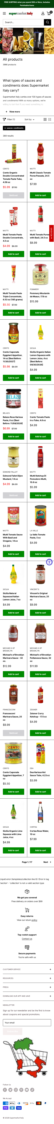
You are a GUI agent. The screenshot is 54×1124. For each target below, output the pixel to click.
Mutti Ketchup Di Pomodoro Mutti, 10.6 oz (38, 478)
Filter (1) (11, 119)
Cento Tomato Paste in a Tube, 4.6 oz (40, 418)
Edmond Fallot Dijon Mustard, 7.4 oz (13, 477)
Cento (6, 169)
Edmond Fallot (10, 472)
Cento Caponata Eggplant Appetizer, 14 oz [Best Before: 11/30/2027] (12, 357)
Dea (31, 768)
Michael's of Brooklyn (9, 649)
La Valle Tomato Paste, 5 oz (37, 536)
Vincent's (34, 589)
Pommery (34, 289)
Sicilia (33, 348)
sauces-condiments (15, 128)
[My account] (42, 13)
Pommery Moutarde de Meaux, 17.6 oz (40, 295)
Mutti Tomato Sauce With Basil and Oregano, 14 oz (12, 537)
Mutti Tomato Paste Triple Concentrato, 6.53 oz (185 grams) (13, 296)
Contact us (27, 938)
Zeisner (33, 710)
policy (34, 920)
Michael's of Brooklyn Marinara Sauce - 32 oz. (13, 657)
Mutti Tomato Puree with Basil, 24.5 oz (39, 236)
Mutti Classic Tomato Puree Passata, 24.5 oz (40, 175)
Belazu (6, 413)
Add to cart (40, 195)
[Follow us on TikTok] (32, 1090)
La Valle (34, 531)
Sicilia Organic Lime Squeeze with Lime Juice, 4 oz (12, 834)
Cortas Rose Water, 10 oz (39, 832)
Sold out (13, 195)
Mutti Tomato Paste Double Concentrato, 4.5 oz (13, 237)
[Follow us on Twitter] (10, 1090)
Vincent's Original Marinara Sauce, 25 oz (39, 596)
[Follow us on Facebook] (5, 1090)
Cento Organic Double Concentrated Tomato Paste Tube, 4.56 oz (13, 177)
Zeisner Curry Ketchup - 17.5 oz (38, 715)
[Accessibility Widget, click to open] (49, 562)
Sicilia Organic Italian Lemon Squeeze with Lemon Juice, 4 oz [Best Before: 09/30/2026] (40, 358)
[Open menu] (4, 13)
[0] (49, 13)
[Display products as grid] (45, 119)
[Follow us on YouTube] (27, 1090)
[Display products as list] (50, 119)
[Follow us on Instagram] (16, 1090)
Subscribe (12, 1031)
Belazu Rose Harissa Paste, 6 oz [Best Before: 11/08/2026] (13, 420)
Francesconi (9, 710)
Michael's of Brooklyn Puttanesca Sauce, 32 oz (40, 657)
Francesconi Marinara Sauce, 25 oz (12, 716)
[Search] (47, 22)
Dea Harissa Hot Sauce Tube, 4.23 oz (40, 774)
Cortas (33, 827)
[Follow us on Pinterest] (21, 1090)
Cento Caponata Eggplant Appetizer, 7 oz (13, 775)
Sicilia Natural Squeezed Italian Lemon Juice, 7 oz (11, 596)
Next (45, 862)
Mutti (33, 169)
